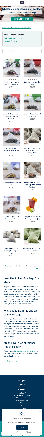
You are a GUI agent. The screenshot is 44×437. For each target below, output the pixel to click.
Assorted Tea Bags (10, 41)
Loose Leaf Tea (22, 393)
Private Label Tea (22, 400)
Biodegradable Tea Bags (22, 395)
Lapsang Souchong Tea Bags (32, 83)
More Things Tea (22, 398)
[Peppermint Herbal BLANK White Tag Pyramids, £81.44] (32, 237)
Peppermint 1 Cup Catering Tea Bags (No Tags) (11, 251)
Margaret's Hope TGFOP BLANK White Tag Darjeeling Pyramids (32, 150)
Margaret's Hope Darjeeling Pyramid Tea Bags (12, 150)
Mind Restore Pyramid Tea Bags (12, 183)
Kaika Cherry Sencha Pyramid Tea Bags (12, 83)
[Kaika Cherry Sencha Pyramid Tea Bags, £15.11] (11, 68)
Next (38, 269)
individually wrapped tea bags (25, 351)
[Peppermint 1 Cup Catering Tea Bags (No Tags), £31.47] (11, 237)
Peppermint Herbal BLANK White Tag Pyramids (32, 250)
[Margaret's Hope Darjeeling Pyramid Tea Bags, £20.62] (11, 137)
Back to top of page (10, 361)
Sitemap (22, 387)
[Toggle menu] (3, 3)
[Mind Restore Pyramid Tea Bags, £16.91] (11, 171)
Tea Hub (22, 384)
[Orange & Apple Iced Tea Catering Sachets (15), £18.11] (32, 205)
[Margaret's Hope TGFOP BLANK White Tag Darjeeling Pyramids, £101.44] (32, 137)
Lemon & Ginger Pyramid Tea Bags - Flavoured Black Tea (11, 116)
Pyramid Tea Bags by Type (13, 38)
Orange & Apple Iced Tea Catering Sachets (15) (32, 218)
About (22, 403)
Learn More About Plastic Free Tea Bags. (16, 28)
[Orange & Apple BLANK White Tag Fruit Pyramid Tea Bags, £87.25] (32, 171)
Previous (7, 266)
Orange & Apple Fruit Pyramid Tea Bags (12, 218)
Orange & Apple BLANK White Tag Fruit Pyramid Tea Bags (32, 184)
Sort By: (6, 51)
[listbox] (16, 51)
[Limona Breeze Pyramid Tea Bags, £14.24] (32, 102)
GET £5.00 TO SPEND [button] (22, 19)
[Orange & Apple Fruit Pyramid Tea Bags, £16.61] (11, 205)
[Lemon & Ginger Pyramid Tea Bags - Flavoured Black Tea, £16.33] (11, 102)
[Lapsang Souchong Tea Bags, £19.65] (32, 68)
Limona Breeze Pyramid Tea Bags (32, 115)
